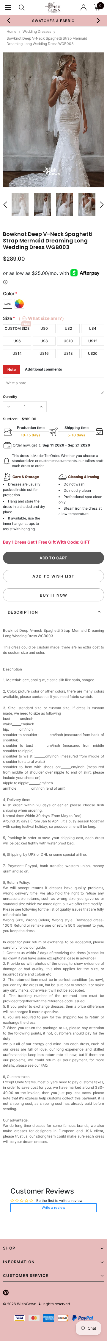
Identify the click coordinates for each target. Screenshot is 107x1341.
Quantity (10, 396)
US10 (68, 341)
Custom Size (17, 328)
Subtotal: (11, 418)
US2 (68, 328)
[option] (53, 20)
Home (11, 31)
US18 (68, 353)
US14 (17, 353)
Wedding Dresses (37, 31)
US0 (44, 328)
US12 (92, 341)
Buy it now (53, 595)
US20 (92, 353)
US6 (17, 341)
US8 (44, 341)
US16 (44, 353)
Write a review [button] (53, 1207)
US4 (92, 328)
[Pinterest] (6, 1292)
